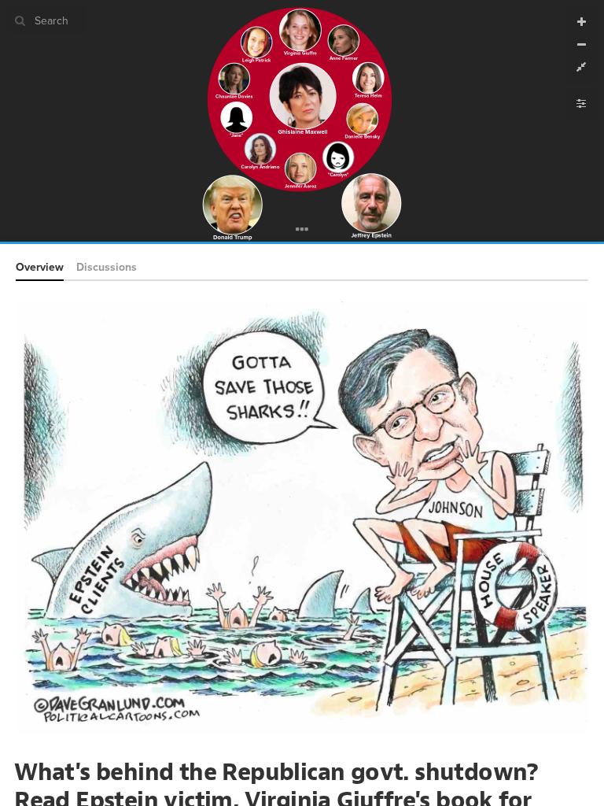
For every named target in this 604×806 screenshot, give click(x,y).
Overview (40, 267)
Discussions (106, 267)
